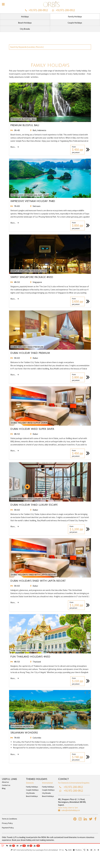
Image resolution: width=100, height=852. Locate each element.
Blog (3, 788)
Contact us (6, 785)
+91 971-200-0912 (38, 10)
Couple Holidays (32, 790)
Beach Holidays (32, 796)
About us (5, 782)
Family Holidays (32, 787)
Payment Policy (8, 827)
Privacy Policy (7, 823)
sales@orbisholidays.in (70, 810)
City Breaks (30, 793)
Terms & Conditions (9, 819)
